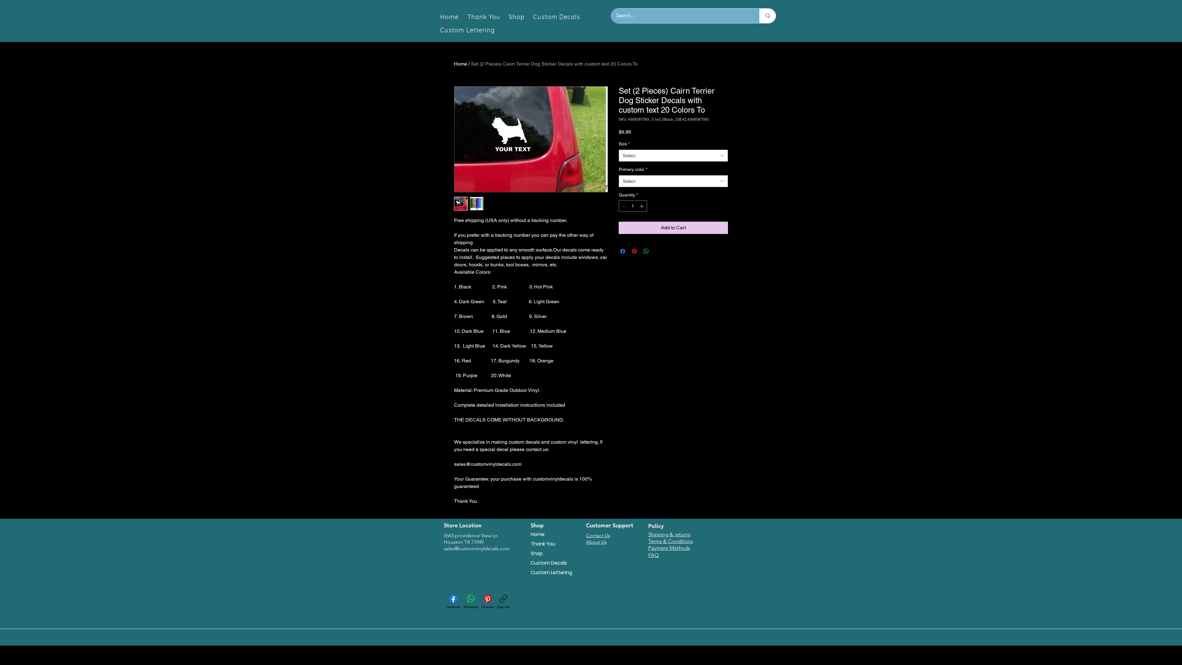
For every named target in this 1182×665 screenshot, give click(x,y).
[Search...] (767, 16)
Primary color (633, 169)
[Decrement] (623, 206)
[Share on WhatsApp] (646, 251)
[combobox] (673, 156)
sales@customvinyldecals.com (477, 548)
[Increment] (642, 206)
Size (624, 143)
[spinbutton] (632, 206)
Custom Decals (549, 562)
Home (460, 64)
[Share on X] (657, 251)
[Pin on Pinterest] (634, 251)
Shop (537, 553)
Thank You (543, 543)
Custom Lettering (551, 572)
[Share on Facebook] (622, 251)
